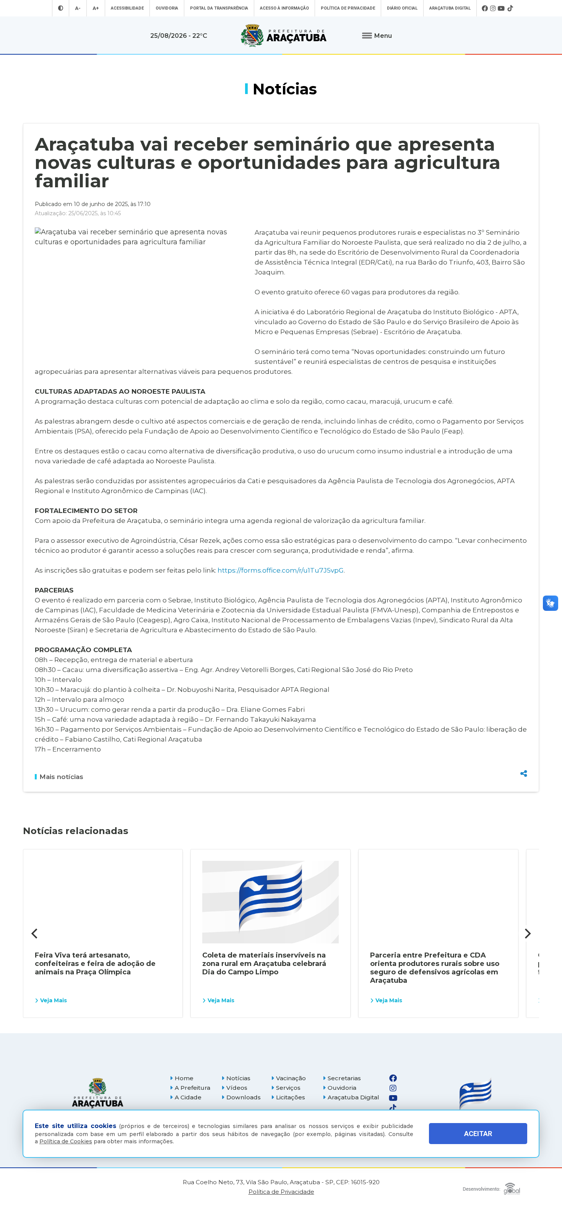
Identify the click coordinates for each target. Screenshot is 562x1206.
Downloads (243, 1097)
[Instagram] (493, 8)
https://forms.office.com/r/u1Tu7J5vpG (281, 570)
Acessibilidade (127, 8)
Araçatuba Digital (450, 8)
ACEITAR (478, 1134)
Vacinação (291, 1078)
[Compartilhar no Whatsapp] (524, 759)
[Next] (526, 933)
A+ (96, 8)
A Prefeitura (192, 1087)
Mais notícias (61, 776)
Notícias (238, 1078)
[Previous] (35, 933)
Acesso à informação (284, 8)
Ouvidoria (167, 8)
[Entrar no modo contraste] (60, 8)
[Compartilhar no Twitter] (523, 746)
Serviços (288, 1087)
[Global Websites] (491, 1187)
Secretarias (344, 1078)
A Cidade (188, 1097)
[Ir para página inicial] (283, 35)
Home (184, 1078)
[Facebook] (485, 8)
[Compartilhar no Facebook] (523, 732)
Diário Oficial (402, 8)
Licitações (290, 1097)
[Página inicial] (97, 1093)
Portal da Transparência (219, 8)
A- (78, 8)
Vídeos (236, 1087)
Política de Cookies (65, 1141)
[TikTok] (510, 8)
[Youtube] (501, 8)
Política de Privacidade (348, 8)
